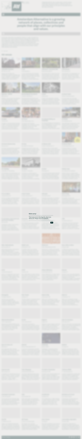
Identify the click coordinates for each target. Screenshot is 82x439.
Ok (51, 222)
